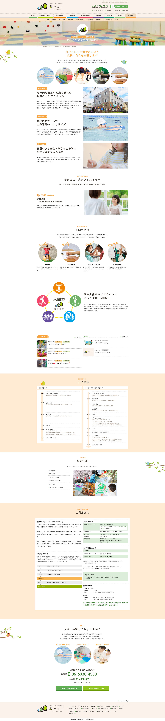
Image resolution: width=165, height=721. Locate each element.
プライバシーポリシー (112, 711)
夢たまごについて (98, 10)
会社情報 (125, 10)
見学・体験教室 (107, 19)
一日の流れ (62, 19)
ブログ (116, 19)
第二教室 (120, 15)
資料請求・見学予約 (89, 711)
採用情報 (115, 706)
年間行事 (70, 19)
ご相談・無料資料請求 (69, 688)
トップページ (72, 706)
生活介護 (72, 15)
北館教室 (130, 15)
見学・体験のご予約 (96, 688)
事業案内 (109, 10)
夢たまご (82, 719)
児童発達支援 (85, 708)
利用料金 (98, 19)
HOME (33, 15)
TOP (38, 46)
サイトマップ (72, 713)
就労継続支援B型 (85, 15)
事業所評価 (100, 711)
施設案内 (117, 10)
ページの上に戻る (123, 701)
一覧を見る (78, 337)
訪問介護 (98, 15)
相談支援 (109, 15)
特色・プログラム (51, 19)
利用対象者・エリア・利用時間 (84, 19)
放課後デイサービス (74, 708)
